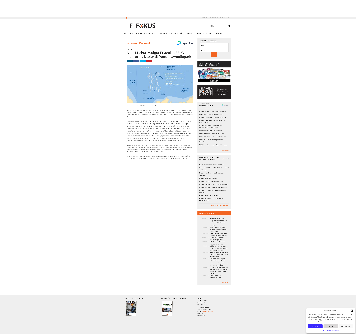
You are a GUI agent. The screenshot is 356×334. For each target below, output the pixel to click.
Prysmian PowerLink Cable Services (209, 195)
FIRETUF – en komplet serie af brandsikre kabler (213, 145)
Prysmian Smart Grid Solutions (208, 178)
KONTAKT (204, 18)
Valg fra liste (346, 326)
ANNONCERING (214, 18)
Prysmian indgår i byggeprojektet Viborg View (212, 111)
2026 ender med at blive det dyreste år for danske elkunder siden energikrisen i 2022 (219, 248)
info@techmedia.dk (207, 311)
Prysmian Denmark (139, 43)
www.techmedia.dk (203, 307)
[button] (352, 310)
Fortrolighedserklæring (333, 330)
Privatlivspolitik (201, 313)
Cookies (324, 330)
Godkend (315, 326)
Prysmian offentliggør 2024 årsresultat (210, 130)
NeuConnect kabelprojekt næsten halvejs (211, 114)
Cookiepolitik (201, 315)
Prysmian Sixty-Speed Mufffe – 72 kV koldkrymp (213, 184)
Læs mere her (222, 95)
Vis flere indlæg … (224, 150)
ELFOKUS (142, 26)
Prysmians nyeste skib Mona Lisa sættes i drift (212, 117)
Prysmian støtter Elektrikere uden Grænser (211, 133)
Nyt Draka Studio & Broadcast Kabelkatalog (211, 165)
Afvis (331, 326)
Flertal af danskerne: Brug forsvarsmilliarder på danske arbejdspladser (218, 229)
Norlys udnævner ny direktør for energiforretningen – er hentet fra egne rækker (219, 254)
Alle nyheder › (225, 282)
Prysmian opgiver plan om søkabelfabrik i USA (212, 137)
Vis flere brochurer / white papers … (219, 205)
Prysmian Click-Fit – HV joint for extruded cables (213, 187)
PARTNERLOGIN (224, 18)
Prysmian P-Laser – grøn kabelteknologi (211, 181)
